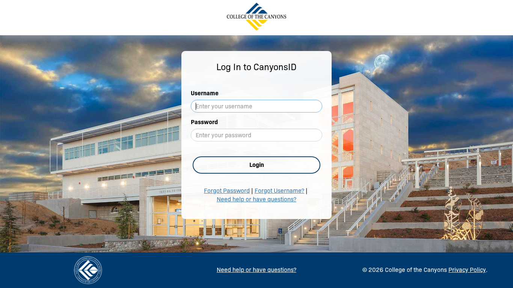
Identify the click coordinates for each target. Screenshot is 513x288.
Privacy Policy (467, 269)
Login (256, 164)
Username (205, 93)
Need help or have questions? (256, 199)
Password (204, 122)
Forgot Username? (279, 190)
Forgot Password (227, 190)
